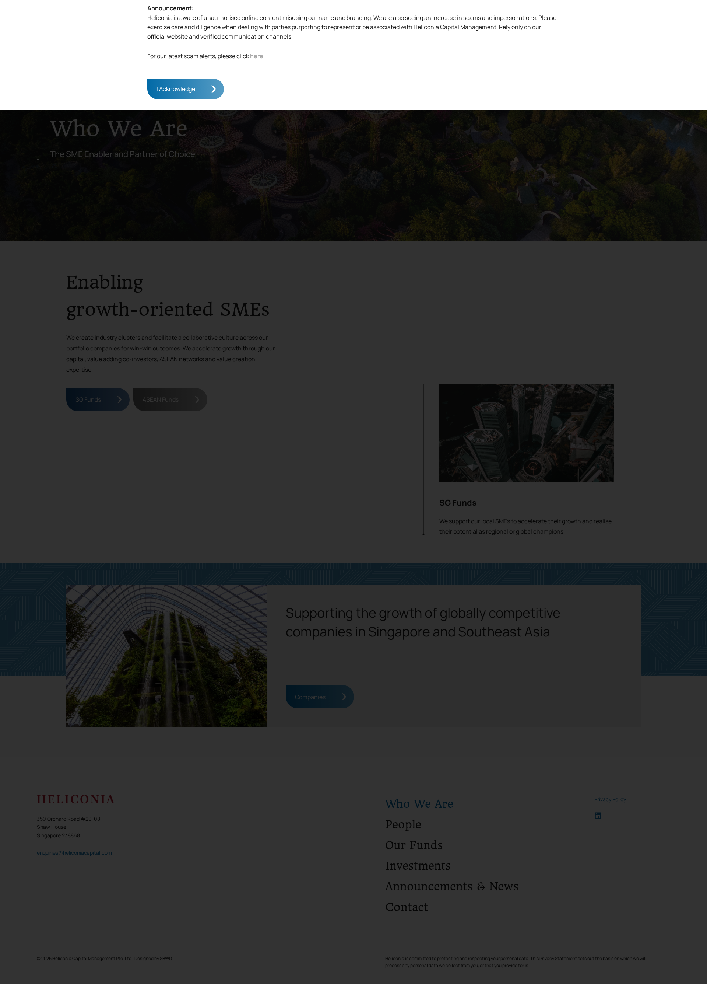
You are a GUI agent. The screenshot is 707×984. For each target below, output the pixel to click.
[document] (353, 492)
